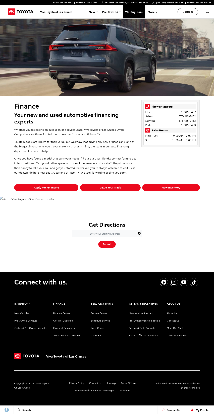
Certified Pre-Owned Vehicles (30, 328)
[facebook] (164, 282)
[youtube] (184, 282)
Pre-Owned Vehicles (25, 320)
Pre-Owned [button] (110, 12)
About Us (172, 313)
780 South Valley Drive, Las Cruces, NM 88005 (126, 2)
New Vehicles (21, 313)
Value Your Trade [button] (110, 187)
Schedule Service (100, 320)
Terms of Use (128, 383)
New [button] (92, 12)
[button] (207, 11)
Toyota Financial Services (67, 335)
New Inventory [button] (171, 187)
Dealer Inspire (192, 387)
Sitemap (111, 383)
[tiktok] (194, 282)
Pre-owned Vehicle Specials (144, 320)
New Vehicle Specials (141, 313)
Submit (107, 244)
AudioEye (125, 390)
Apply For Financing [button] (46, 187)
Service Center (99, 313)
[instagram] (174, 282)
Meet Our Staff (175, 328)
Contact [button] (188, 11)
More (151, 12)
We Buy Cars (134, 12)
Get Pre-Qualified (63, 320)
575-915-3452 (187, 112)
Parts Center (98, 328)
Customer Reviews (177, 335)
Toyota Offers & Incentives (143, 335)
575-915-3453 (187, 120)
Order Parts (97, 335)
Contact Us (173, 320)
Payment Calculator (64, 328)
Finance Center (61, 313)
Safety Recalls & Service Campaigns (95, 390)
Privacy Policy (76, 383)
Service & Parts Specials (142, 328)
